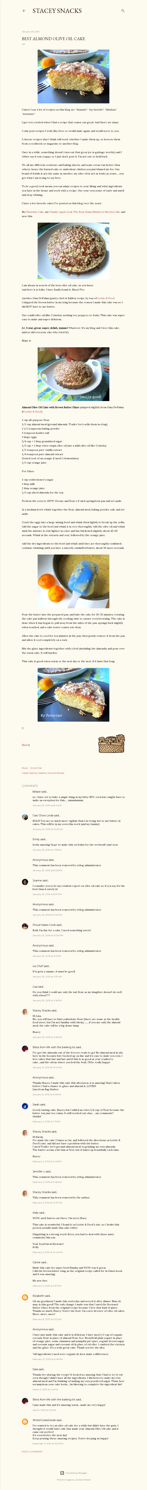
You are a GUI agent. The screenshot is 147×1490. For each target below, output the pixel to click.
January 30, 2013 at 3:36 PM (47, 1037)
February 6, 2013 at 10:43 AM (48, 1252)
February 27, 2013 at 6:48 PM (48, 1359)
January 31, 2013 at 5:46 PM (47, 1094)
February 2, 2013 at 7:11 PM (46, 1121)
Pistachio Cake (35, 211)
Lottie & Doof (106, 298)
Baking (33, 773)
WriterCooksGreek (44, 1420)
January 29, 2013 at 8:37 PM (47, 894)
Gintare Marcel (83, 1479)
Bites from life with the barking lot (54, 1047)
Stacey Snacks (57, 10)
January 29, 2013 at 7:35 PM (47, 849)
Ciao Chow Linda (43, 815)
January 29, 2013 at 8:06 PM (47, 870)
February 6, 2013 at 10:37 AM (47, 1202)
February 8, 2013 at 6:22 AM (47, 1319)
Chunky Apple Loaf (60, 211)
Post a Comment (32, 1451)
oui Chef (38, 966)
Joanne (37, 880)
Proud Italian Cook (44, 925)
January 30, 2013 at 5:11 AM (47, 956)
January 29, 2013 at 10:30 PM (48, 935)
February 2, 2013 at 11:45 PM (47, 1161)
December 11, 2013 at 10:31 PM (48, 1443)
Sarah (36, 1104)
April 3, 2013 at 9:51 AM (44, 1410)
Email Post (36, 768)
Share (25, 745)
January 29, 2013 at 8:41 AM (47, 805)
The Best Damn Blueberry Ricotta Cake (96, 211)
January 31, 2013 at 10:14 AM (47, 1067)
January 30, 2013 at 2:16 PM (47, 1000)
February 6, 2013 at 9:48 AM (47, 1182)
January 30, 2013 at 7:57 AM (47, 976)
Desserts (42, 773)
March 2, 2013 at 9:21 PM (45, 1389)
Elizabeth (38, 1295)
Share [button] (25, 768)
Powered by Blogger (76, 1473)
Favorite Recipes (56, 773)
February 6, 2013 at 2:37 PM (47, 1285)
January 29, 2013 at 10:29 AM (48, 829)
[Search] (123, 9)
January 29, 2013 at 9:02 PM (47, 914)
